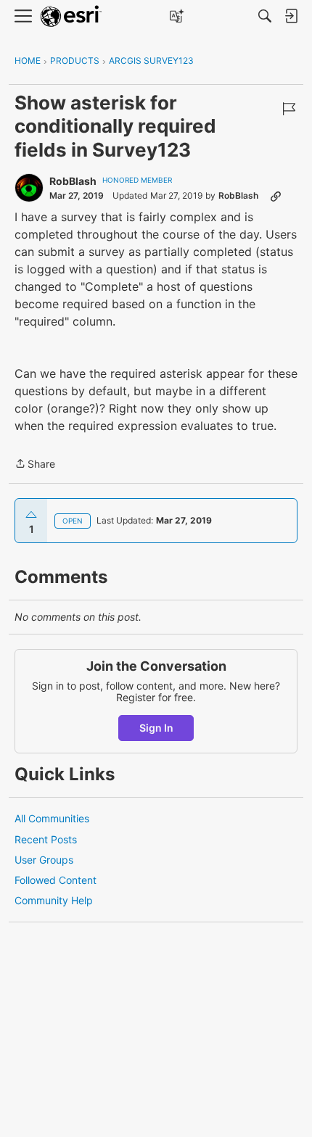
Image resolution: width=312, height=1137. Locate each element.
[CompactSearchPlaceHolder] (265, 16)
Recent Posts (46, 839)
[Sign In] (291, 16)
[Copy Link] (275, 195)
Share (35, 465)
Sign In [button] (156, 728)
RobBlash (73, 181)
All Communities (52, 818)
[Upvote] (31, 515)
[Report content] (288, 109)
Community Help (54, 900)
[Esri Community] (71, 16)
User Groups (44, 859)
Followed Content (56, 880)
